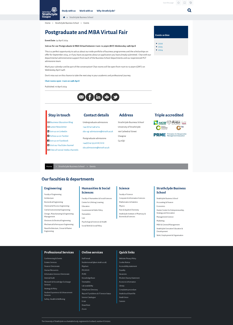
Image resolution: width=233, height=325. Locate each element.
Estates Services (50, 262)
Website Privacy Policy (127, 258)
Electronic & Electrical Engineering (57, 220)
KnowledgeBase (88, 278)
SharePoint (86, 305)
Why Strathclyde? (106, 11)
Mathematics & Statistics (128, 202)
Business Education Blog (61, 122)
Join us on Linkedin (58, 131)
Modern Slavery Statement (129, 278)
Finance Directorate (52, 266)
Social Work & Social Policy (92, 226)
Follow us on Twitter (59, 136)
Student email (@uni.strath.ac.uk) (94, 262)
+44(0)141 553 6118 (91, 143)
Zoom (84, 309)
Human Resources (51, 270)
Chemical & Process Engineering (56, 206)
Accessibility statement (128, 266)
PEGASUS (85, 270)
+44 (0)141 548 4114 (91, 127)
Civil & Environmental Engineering (57, 210)
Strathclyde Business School (81, 17)
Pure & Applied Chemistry (129, 210)
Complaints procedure (127, 290)
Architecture (49, 198)
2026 (160, 43)
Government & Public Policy (92, 210)
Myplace (85, 266)
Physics (122, 206)
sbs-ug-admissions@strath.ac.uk (98, 131)
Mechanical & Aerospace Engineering (58, 224)
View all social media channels (64, 150)
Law (83, 218)
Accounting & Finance (165, 202)
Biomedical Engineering (53, 202)
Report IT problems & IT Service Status (96, 294)
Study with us (69, 11)
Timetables (86, 282)
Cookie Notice (124, 262)
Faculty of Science (126, 194)
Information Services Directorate (56, 274)
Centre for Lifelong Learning (93, 202)
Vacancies (123, 274)
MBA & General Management (168, 225)
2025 (160, 47)
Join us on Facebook (59, 141)
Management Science (165, 217)
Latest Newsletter (58, 127)
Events (86, 23)
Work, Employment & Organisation (170, 235)
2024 (160, 50)
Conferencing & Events (53, 258)
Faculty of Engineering (52, 194)
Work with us (86, 11)
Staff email (86, 258)
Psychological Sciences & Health (94, 222)
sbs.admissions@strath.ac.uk (96, 147)
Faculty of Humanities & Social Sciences (97, 198)
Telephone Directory (90, 290)
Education (86, 206)
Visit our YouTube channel (62, 145)
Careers (122, 301)
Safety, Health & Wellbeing (54, 299)
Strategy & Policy (50, 289)
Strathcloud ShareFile (127, 294)
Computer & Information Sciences (132, 198)
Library (121, 286)
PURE (84, 274)
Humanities (86, 214)
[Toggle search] (189, 10)
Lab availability (87, 286)
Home (47, 23)
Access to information (127, 282)
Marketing (161, 221)
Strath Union (123, 297)
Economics (161, 206)
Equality (122, 270)
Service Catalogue (89, 297)
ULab (84, 301)
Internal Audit (49, 278)
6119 (102, 143)
